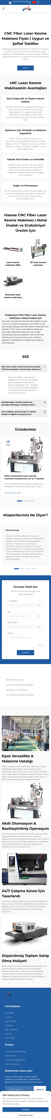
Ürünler (8, 1017)
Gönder (25, 652)
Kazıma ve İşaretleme (15, 1060)
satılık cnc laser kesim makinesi (19, 685)
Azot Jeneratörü (12, 1064)
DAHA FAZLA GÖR (12, 493)
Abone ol (40, 1089)
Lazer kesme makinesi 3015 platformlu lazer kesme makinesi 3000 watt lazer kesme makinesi (12, 264)
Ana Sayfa (9, 1013)
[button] (19, 500)
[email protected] (20, 1)
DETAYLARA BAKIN (12, 249)
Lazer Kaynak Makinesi (15, 1051)
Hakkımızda (10, 1021)
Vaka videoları (11, 1029)
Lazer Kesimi (11, 1055)
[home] (27, 8)
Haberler (9, 1025)
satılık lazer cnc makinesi (16, 690)
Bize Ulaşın (10, 1038)
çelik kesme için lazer (15, 680)
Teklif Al (25, 68)
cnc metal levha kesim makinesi (20, 695)
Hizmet (8, 1034)
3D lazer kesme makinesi (38, 263)
